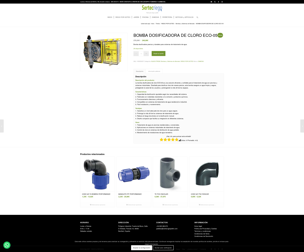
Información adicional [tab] (154, 71)
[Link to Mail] (211, 2)
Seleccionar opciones (98, 205)
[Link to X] (215, 2)
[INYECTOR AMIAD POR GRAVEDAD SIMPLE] (2, 126)
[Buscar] (196, 17)
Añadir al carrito (158, 53)
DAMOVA (201, 61)
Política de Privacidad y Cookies (205, 228)
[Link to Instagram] (222, 2)
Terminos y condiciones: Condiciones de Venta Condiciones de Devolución (203, 233)
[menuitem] (110, 17)
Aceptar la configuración (141, 248)
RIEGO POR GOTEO (187, 61)
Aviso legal (198, 226)
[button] (6, 245)
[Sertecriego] (152, 9)
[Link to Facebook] (218, 2)
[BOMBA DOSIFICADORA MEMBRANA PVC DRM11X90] (302, 126)
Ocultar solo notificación (163, 248)
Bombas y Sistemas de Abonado (170, 61)
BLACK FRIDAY (155, 61)
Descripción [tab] (139, 71)
